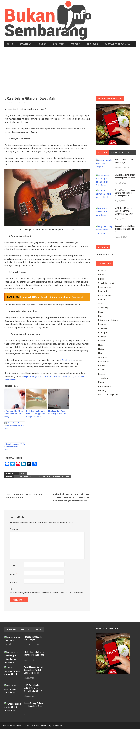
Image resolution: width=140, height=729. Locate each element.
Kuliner (42, 44)
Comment (15, 529)
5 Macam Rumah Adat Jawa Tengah (124, 161)
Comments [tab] (117, 152)
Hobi (100, 311)
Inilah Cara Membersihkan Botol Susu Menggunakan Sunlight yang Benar (35, 414)
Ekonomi (102, 291)
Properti (75, 44)
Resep (101, 369)
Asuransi (102, 274)
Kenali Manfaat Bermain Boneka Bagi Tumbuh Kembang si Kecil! (125, 193)
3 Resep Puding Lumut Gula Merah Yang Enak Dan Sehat (14, 447)
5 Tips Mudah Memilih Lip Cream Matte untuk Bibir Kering (13, 414)
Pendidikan (103, 361)
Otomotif (58, 44)
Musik (23, 473)
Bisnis (9, 44)
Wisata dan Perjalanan (118, 44)
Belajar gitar (68, 360)
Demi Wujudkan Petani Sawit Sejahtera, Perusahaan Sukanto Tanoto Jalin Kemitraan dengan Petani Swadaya (71, 497)
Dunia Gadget (104, 287)
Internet (102, 324)
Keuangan (103, 336)
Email (13, 573)
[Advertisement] (70, 72)
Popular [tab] (102, 152)
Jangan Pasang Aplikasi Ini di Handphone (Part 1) (125, 229)
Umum (101, 382)
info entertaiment (61, 477)
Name (13, 565)
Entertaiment (104, 295)
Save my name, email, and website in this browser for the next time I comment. (47, 592)
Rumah (101, 373)
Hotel (101, 316)
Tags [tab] (129, 152)
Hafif (26, 102)
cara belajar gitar (42, 477)
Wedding (102, 390)
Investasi (102, 328)
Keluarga (102, 332)
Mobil (100, 344)
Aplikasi (102, 270)
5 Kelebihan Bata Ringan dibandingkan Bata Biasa (57, 412)
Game (101, 303)
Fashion (101, 299)
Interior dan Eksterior (108, 320)
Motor (101, 349)
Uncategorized (105, 386)
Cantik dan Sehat (106, 282)
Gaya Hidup (25, 44)
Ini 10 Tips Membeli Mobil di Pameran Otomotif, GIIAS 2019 (124, 211)
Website (14, 582)
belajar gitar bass (23, 477)
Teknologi (93, 44)
